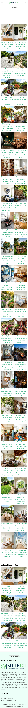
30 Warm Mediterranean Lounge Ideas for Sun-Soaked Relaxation (20, 499)
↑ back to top (14, 656)
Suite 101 (3, 670)
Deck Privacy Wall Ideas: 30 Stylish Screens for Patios (20, 206)
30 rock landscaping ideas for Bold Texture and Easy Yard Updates (7, 73)
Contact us (4, 697)
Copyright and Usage (7, 698)
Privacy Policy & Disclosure (8, 700)
